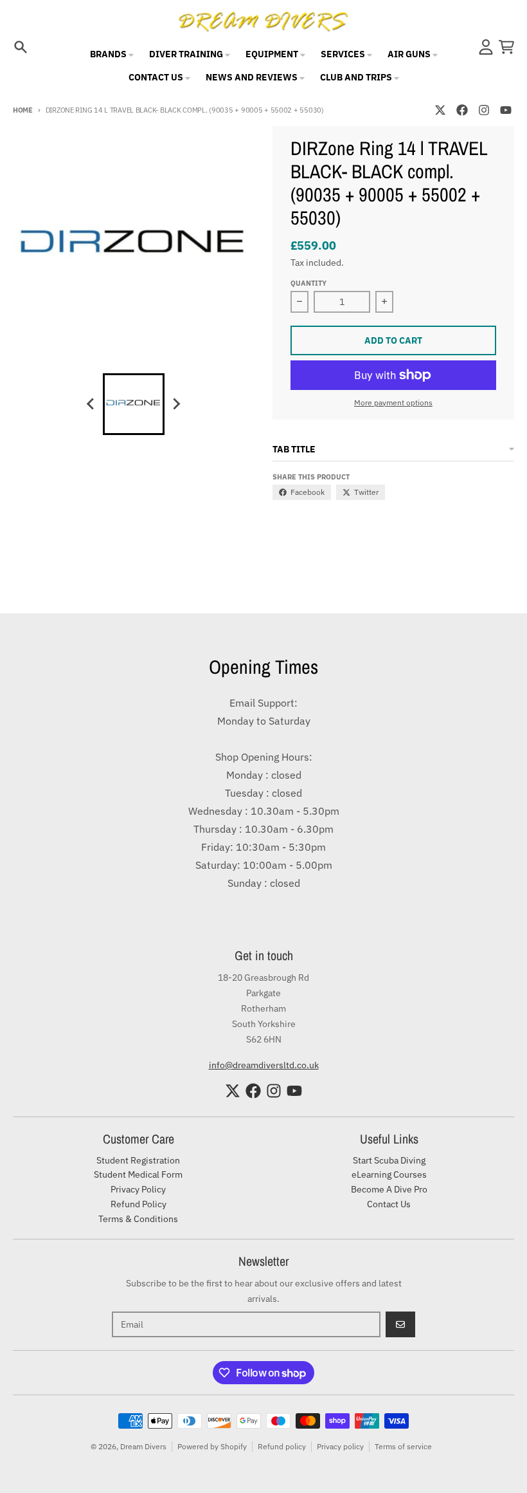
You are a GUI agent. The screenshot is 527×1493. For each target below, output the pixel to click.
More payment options (393, 402)
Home (23, 110)
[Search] (20, 47)
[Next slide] (176, 404)
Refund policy (282, 1446)
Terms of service (403, 1446)
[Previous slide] (91, 404)
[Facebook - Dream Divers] (462, 110)
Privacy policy (340, 1446)
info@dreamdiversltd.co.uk (264, 1065)
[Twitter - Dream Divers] (440, 110)
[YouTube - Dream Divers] (505, 110)
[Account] (486, 47)
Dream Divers (143, 1446)
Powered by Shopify (212, 1446)
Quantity (308, 283)
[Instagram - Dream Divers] (484, 110)
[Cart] (506, 47)
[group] (134, 404)
